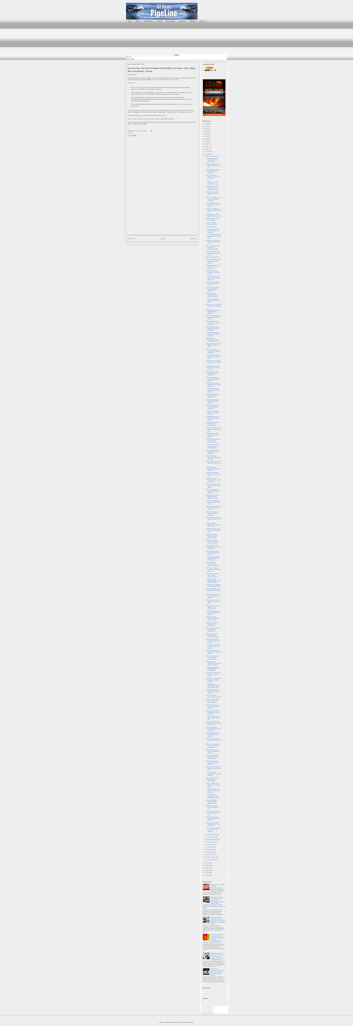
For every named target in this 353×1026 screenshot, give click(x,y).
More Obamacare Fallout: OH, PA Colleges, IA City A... (213, 813)
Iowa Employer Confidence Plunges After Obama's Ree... (213, 685)
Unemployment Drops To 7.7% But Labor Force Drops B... (213, 646)
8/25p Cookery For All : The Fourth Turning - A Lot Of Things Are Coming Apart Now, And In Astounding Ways (217, 956)
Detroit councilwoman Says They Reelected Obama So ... (213, 706)
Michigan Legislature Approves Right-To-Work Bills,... (212, 513)
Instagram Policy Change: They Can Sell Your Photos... (213, 345)
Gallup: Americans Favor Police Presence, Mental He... (213, 267)
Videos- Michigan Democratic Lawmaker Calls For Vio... (213, 524)
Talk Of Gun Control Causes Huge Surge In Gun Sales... (213, 323)
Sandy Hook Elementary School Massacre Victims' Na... (213, 395)
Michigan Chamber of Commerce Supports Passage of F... (213, 745)
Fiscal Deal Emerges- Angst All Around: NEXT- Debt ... (212, 160)
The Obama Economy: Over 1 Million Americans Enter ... (212, 575)
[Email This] (128, 135)
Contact (202, 21)
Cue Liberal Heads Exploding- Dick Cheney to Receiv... (213, 729)
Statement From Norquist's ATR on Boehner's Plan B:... (212, 295)
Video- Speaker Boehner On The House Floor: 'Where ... (213, 508)
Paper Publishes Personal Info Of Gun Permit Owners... (213, 204)
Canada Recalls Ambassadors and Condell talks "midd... (213, 796)
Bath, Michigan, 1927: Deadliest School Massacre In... (212, 373)
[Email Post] (151, 130)
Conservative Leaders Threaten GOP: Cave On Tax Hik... (213, 824)
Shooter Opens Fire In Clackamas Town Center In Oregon (212, 496)
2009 (206, 868)
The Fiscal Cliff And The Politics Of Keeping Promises (213, 199)
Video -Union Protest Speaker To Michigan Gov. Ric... (213, 412)
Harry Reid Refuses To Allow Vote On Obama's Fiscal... (213, 652)
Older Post (193, 238)
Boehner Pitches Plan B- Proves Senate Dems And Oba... (213, 334)
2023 (206, 129)
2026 (206, 124)
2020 (206, 134)
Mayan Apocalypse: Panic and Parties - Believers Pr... (213, 590)
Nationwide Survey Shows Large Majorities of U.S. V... (213, 519)
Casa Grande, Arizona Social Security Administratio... (212, 779)
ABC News (132, 83)
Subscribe (182, 21)
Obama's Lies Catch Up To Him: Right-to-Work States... (213, 485)
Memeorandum (170, 21)
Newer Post (131, 238)
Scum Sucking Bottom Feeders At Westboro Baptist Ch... (213, 379)
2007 (206, 873)
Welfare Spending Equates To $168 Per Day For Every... (213, 618)
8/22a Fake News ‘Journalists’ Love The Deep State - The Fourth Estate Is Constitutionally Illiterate (218, 920)
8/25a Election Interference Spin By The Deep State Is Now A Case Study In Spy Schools (218, 972)
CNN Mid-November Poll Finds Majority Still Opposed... (213, 734)
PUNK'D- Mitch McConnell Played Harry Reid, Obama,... (213, 261)
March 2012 (210, 854)
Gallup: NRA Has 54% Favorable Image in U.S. (212, 193)
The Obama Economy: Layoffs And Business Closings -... (213, 390)
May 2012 (209, 849)
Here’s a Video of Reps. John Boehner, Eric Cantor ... (213, 283)
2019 (206, 136)
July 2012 (209, 844)
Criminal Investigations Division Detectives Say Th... (213, 210)
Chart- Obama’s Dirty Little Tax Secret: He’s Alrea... (213, 601)
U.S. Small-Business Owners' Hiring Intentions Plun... (212, 657)
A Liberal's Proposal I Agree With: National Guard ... (212, 300)
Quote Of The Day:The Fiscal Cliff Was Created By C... (213, 429)
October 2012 (210, 837)
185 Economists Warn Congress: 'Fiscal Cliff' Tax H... (213, 474)
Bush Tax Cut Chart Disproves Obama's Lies (212, 807)
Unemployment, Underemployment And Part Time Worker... (213, 663)
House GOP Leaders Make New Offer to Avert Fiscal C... (212, 757)
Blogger (192, 1022)
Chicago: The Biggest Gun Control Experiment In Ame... (213, 188)
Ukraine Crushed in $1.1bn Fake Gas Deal (213, 696)
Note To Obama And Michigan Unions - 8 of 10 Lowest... (213, 547)
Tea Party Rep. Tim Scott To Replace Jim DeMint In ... (213, 362)
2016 (206, 144)
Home (130, 21)
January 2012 (210, 859)
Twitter (138, 21)
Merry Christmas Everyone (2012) (211, 223)
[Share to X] (132, 135)
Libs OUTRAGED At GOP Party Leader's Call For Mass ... (213, 236)
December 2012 (211, 156)
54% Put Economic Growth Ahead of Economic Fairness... (213, 635)
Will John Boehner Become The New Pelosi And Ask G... (212, 541)
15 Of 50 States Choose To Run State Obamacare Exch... (213, 440)
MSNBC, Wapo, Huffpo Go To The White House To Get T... (212, 701)
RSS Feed (193, 21)
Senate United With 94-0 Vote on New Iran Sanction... (213, 830)
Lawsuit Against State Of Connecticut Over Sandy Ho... (213, 171)
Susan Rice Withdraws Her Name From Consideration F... (212, 446)
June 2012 (209, 847)
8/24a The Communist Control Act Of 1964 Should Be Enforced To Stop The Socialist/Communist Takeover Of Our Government (213, 938)
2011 (206, 863)
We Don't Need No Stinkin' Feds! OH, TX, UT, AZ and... (213, 177)
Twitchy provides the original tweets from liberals (141, 119)
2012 (206, 154)
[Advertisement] (176, 38)
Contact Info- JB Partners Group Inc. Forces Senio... (213, 674)
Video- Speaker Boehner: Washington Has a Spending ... (213, 452)
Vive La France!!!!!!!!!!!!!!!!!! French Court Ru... (212, 182)
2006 (206, 875)
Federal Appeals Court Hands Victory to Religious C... (212, 289)
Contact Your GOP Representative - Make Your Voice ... (213, 480)
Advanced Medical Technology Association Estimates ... (213, 457)
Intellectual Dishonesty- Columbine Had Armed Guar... (213, 242)
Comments (130, 132)
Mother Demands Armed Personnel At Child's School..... (213, 317)
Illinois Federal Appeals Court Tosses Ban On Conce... (213, 502)
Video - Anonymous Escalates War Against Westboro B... (213, 351)
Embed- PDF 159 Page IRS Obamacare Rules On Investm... (213, 723)
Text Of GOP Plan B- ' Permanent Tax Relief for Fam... (213, 272)
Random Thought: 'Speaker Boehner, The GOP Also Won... (213, 580)
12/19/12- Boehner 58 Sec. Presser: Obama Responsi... (213, 278)
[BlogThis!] (130, 135)
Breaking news (148, 21)
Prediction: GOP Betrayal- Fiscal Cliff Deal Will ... (213, 585)
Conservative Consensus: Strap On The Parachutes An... (213, 607)
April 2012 (209, 852)
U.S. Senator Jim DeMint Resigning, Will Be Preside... (213, 680)
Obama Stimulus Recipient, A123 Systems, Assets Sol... (213, 564)
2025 (206, 126)
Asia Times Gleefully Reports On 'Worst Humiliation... (212, 762)
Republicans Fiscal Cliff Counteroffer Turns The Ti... (213, 740)
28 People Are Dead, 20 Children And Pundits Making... (213, 418)
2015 (206, 146)
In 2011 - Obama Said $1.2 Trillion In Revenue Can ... (213, 717)
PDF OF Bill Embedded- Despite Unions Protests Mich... (213, 629)
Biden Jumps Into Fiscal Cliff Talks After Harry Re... (213, 165)
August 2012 (210, 842)
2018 (206, 139)
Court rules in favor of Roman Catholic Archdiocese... (212, 624)
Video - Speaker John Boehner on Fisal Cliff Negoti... (213, 785)
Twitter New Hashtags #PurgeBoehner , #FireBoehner (212, 669)
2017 (206, 141)
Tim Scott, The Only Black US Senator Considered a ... (213, 306)
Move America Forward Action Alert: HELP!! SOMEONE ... (213, 328)
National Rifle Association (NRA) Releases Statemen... (213, 311)
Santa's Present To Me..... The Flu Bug (213, 219)
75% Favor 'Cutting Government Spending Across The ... (213, 569)
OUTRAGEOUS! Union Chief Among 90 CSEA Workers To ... (213, 384)
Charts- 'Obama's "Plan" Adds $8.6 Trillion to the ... (213, 463)
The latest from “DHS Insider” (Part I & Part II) (213, 215)
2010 (206, 865)
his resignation (182, 104)
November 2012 (211, 834)
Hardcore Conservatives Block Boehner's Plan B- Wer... (213, 253)
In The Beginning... (211, 226)
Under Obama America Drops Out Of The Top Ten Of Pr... (213, 367)
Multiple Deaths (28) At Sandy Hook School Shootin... (212, 435)
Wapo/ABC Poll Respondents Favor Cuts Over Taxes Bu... (213, 339)
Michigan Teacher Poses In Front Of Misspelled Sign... (213, 530)
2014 (206, 149)
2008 (206, 870)
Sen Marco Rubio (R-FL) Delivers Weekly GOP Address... (213, 596)
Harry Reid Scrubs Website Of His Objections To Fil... (212, 801)
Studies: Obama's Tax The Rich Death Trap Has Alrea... (213, 230)
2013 (206, 151)
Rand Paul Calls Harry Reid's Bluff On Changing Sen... (212, 423)
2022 (206, 131)
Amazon (159, 21)
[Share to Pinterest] (135, 135)
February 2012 (210, 857)
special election (159, 79)
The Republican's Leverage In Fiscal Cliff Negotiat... (213, 774)
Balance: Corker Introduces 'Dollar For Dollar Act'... (213, 468)
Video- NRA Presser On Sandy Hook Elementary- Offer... (213, 247)
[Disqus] (162, 162)
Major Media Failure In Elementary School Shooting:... (212, 401)
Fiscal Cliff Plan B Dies (212, 257)
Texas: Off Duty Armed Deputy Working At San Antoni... (213, 356)
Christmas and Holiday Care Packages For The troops (212, 558)
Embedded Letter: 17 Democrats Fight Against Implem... (212, 536)
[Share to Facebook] (133, 135)
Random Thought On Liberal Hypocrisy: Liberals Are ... (212, 407)
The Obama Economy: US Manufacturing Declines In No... (213, 768)
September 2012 (211, 839)
